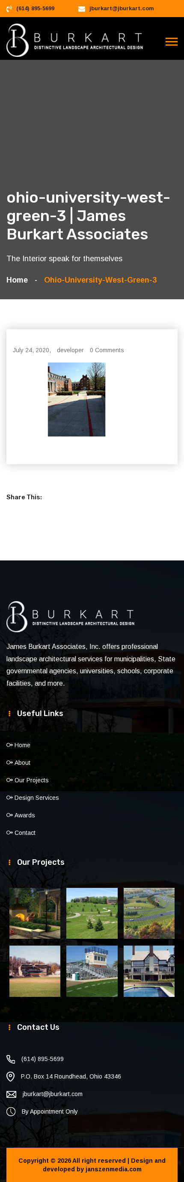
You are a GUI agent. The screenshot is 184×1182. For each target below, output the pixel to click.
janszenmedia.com (114, 1169)
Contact (25, 832)
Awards (25, 815)
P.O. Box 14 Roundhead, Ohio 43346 (71, 1076)
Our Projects (32, 780)
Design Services (37, 797)
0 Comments (107, 350)
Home (19, 280)
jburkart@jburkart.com (121, 8)
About (22, 762)
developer (70, 350)
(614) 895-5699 (35, 8)
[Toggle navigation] (172, 41)
